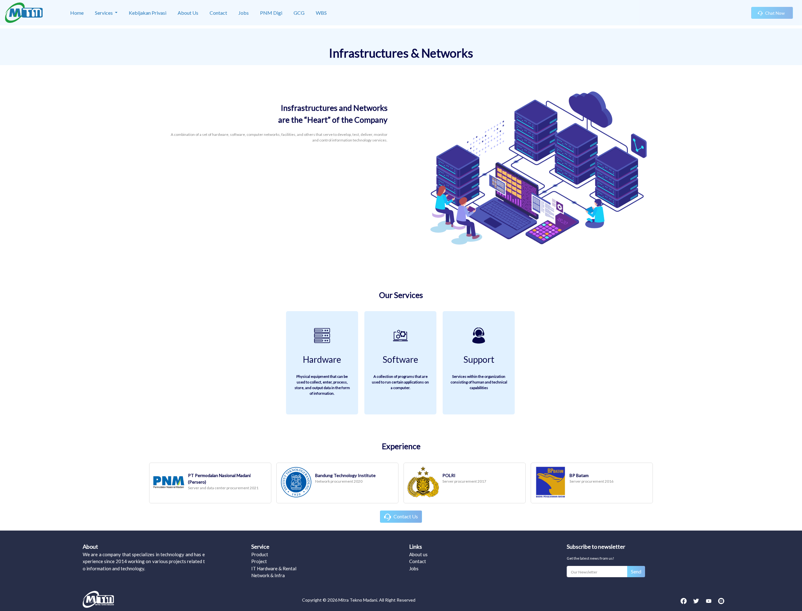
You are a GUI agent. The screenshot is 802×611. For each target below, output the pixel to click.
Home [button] (77, 13)
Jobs (414, 568)
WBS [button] (321, 13)
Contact (417, 561)
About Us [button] (188, 13)
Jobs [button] (243, 13)
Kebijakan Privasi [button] (147, 13)
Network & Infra (268, 575)
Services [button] (104, 13)
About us (418, 554)
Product (259, 554)
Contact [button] (218, 13)
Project (259, 561)
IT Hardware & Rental (273, 568)
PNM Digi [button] (271, 13)
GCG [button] (299, 13)
